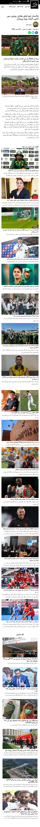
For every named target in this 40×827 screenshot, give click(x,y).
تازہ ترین (27, 6)
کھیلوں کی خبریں (27, 29)
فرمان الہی (24, 1)
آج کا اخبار (20, 6)
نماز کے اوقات (15, 1)
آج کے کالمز (12, 6)
